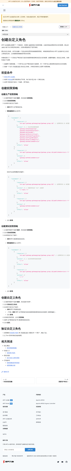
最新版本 (17, 20)
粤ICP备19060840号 (17, 456)
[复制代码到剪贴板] (67, 116)
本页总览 (5, 34)
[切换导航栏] (4, 10)
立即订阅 (30, 449)
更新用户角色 (14, 333)
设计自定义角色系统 (13, 358)
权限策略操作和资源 (13, 363)
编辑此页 (6, 372)
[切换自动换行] (64, 116)
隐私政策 (5, 456)
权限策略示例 (11, 365)
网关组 (10, 79)
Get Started (63, 5)
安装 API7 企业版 (9, 77)
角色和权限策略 (12, 348)
